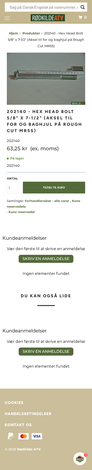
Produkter (31, 33)
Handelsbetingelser (28, 413)
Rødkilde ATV (29, 449)
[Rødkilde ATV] (48, 17)
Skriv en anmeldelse (46, 258)
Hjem (13, 33)
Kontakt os (18, 425)
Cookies (14, 402)
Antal (12, 178)
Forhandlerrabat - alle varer (47, 201)
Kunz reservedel (21, 212)
